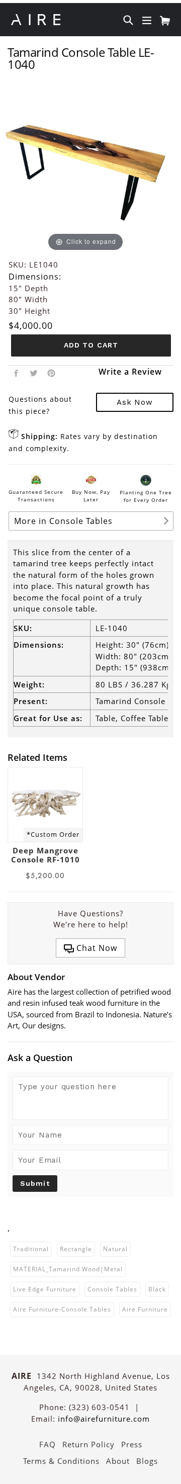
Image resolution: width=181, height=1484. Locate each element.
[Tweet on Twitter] (33, 372)
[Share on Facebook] (16, 372)
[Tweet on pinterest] (51, 372)
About (118, 1461)
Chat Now (95, 947)
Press (131, 1444)
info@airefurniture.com (104, 1419)
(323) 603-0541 (99, 1407)
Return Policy (88, 1444)
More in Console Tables (63, 521)
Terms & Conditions (61, 1461)
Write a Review (130, 371)
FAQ (47, 1444)
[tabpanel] (45, 824)
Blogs (147, 1461)
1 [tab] (2, 888)
